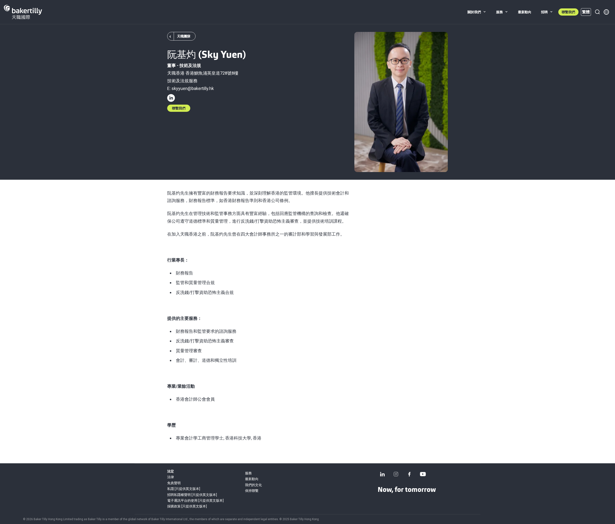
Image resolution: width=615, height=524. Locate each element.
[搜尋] (597, 12)
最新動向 (251, 479)
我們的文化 (253, 485)
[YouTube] (423, 474)
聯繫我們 (568, 12)
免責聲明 (174, 483)
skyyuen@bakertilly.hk (193, 88)
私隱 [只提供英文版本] (183, 489)
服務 (248, 473)
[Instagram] (396, 474)
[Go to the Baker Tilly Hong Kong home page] (23, 12)
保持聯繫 (251, 491)
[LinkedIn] (382, 474)
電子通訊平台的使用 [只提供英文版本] (195, 500)
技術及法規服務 (182, 80)
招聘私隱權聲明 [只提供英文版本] (192, 495)
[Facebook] (409, 474)
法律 (170, 477)
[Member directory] (606, 12)
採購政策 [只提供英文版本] (187, 506)
